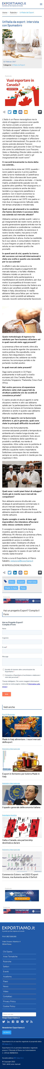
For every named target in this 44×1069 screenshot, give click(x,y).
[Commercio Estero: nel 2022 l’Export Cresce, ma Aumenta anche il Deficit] (22, 861)
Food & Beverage (8, 715)
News (5, 986)
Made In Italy (11, 588)
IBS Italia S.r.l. (7, 1044)
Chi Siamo (7, 951)
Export (21, 581)
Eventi (6, 971)
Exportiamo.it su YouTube (22, 1022)
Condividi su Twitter (9, 112)
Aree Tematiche (10, 956)
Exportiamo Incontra (9, 815)
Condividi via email (26, 112)
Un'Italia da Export (27, 12)
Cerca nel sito (39, 1014)
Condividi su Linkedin (15, 112)
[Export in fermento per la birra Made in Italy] (22, 760)
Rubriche (13, 12)
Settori (6, 966)
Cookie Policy (9, 1006)
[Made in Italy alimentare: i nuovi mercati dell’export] (22, 726)
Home (4, 12)
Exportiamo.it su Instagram (17, 1022)
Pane (23, 588)
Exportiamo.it (14, 4)
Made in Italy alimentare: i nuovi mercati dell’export (21, 740)
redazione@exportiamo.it (21, 561)
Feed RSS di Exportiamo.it (31, 1022)
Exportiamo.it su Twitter (3, 1022)
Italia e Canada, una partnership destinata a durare (17, 841)
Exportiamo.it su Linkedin (8, 1022)
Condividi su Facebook (20, 112)
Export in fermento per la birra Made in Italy (21, 775)
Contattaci (7, 996)
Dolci (11, 581)
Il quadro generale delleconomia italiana (21, 807)
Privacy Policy (9, 1001)
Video (5, 991)
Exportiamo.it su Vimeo (27, 1022)
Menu (41, 5)
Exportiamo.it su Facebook (13, 1022)
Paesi (5, 981)
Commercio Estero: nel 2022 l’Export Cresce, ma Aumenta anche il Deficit (20, 875)
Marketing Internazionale (11, 749)
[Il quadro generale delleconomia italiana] (22, 795)
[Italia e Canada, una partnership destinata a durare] (22, 827)
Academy (7, 976)
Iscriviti (6, 1032)
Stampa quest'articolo (40, 112)
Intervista (32, 581)
